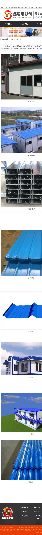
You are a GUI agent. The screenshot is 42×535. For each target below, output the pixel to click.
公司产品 (18, 39)
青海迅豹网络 (11, 530)
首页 (12, 39)
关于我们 (24, 24)
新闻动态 (24, 516)
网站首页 (8, 24)
